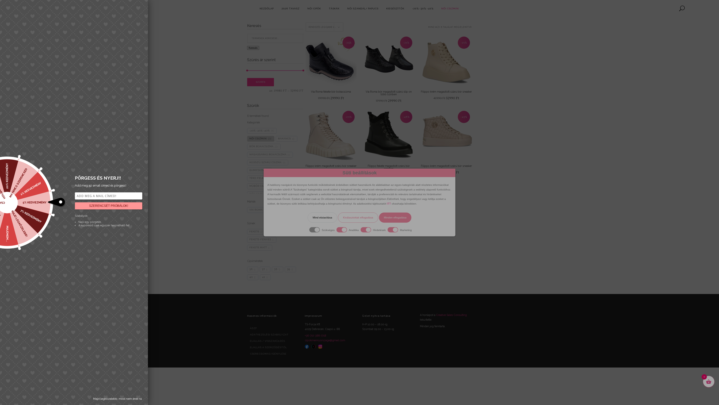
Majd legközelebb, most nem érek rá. (117, 398)
